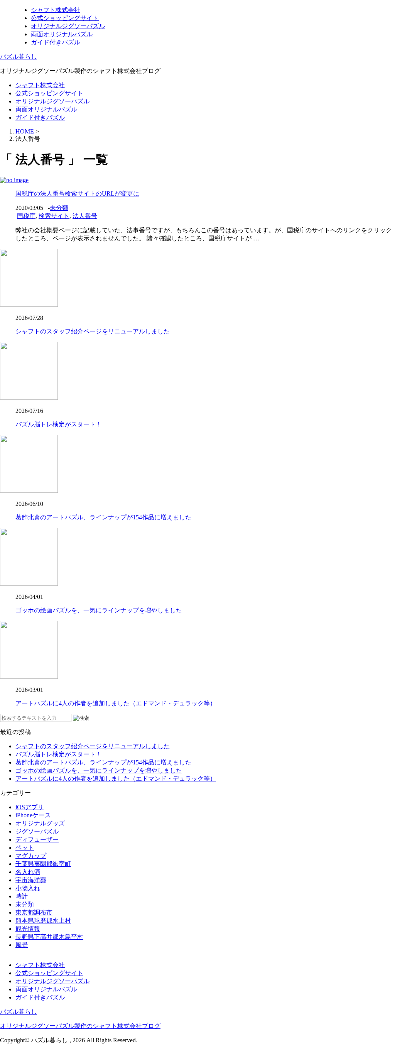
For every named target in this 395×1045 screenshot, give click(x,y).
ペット (24, 847)
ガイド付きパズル (55, 42)
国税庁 (26, 216)
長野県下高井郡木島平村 (49, 936)
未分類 (59, 208)
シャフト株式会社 (55, 10)
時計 (21, 896)
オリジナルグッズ (40, 823)
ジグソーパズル (37, 831)
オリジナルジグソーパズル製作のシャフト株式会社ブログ (80, 1026)
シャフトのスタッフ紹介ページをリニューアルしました (92, 331)
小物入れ (27, 888)
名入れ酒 (27, 872)
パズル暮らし (18, 56)
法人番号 (85, 216)
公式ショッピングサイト (65, 18)
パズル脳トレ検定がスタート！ (58, 424)
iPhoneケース (33, 815)
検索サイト (54, 216)
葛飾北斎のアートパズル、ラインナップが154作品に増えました (103, 517)
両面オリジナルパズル (62, 34)
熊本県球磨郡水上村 (43, 920)
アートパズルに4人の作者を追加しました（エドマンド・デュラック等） (115, 703)
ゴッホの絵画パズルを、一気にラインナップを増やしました (98, 610)
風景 (21, 945)
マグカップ (30, 855)
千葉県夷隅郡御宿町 (43, 864)
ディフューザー (37, 839)
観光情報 (27, 928)
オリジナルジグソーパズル (68, 26)
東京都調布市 (33, 912)
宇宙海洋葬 (30, 880)
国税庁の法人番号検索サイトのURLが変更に (77, 193)
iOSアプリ (29, 807)
